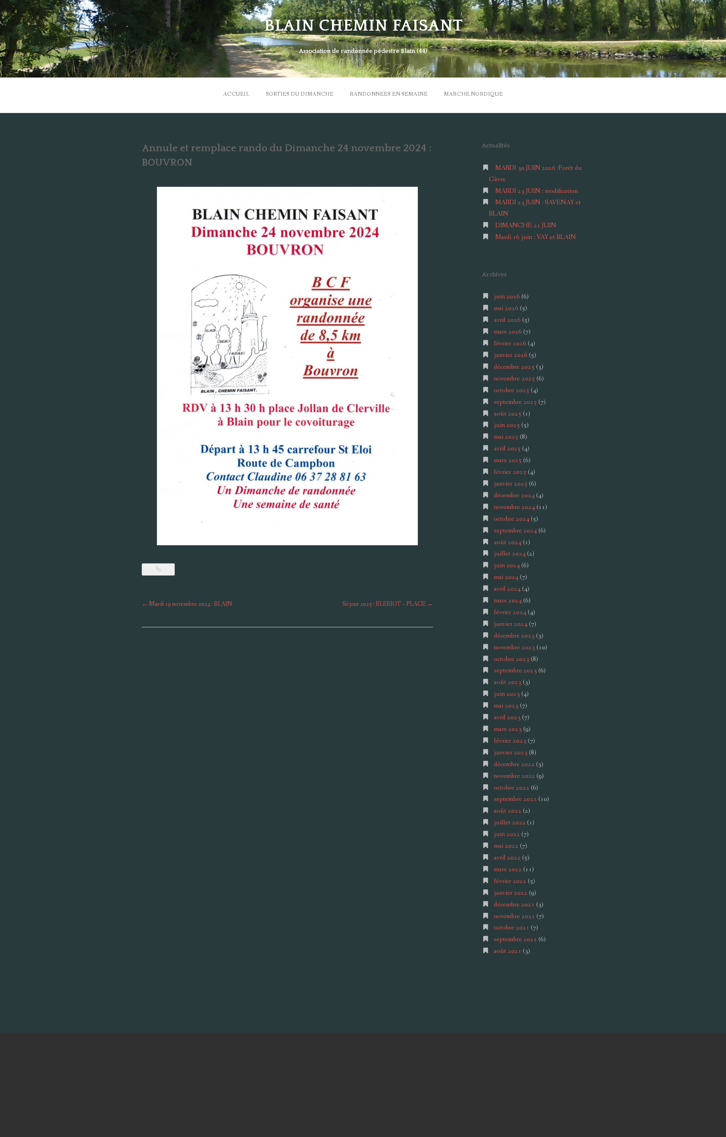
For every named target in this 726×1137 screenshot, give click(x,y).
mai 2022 (506, 846)
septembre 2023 (515, 670)
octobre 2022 (511, 787)
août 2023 (507, 682)
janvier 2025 (510, 483)
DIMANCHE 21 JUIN (525, 225)
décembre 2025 (514, 367)
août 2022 (507, 811)
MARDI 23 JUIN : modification (536, 191)
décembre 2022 (514, 764)
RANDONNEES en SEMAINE (389, 94)
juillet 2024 (510, 553)
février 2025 (510, 472)
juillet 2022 (510, 822)
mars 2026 (508, 331)
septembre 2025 (515, 402)
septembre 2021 (515, 939)
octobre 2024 (511, 519)
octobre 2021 (511, 927)
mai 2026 (506, 308)
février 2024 (510, 612)
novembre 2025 (514, 378)
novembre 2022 (514, 776)
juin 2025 (507, 425)
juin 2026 (507, 296)
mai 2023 (506, 705)
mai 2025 (506, 437)
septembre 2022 (515, 799)
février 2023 (510, 741)
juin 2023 (507, 694)
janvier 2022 (510, 893)
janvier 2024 (510, 624)
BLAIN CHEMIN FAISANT (363, 26)
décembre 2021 (514, 904)
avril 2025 (507, 448)
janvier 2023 (510, 752)
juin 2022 (507, 834)
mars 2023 (508, 729)
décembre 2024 (514, 495)
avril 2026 (507, 320)
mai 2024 (506, 577)
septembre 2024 (515, 530)
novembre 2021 (514, 916)
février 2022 (510, 881)
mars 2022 (508, 869)
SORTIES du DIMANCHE (300, 94)
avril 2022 (507, 857)
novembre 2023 (514, 647)
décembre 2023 (514, 635)
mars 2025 (508, 460)
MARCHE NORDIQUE (473, 94)
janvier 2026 (510, 355)
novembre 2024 (514, 507)
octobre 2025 (511, 390)
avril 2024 (507, 589)
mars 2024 (508, 600)
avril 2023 (507, 717)
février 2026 (510, 343)
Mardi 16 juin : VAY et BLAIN (535, 237)
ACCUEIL (236, 94)
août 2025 (507, 414)
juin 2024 (507, 565)
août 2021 (507, 951)
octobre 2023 (511, 659)
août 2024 (507, 542)
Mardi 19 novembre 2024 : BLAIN (187, 604)
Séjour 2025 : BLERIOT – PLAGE (388, 604)
